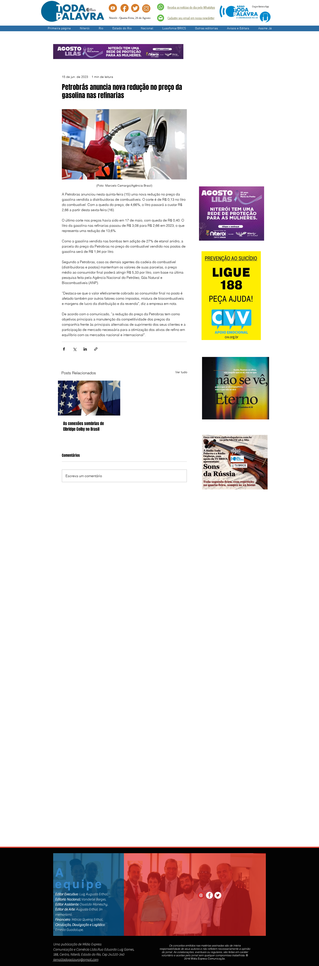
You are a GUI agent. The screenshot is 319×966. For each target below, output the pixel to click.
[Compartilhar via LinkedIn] (85, 349)
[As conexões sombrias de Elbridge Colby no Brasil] (89, 398)
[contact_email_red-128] (200, 895)
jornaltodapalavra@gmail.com (75, 960)
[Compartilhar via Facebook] (64, 349)
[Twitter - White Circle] (217, 895)
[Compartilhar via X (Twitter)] (74, 349)
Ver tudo (181, 372)
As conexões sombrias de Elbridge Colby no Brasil (83, 426)
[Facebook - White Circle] (209, 895)
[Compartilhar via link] (96, 349)
